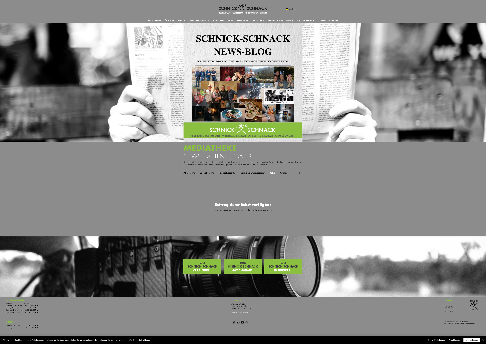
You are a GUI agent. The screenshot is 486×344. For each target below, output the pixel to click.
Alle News (189, 173)
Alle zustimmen (472, 340)
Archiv (283, 173)
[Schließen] (482, 340)
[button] (258, 20)
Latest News (207, 173)
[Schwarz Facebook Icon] (234, 322)
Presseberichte (227, 173)
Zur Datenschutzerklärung (139, 340)
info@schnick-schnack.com (240, 312)
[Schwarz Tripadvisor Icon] (247, 322)
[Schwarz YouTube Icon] (242, 322)
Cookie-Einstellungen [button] (436, 340)
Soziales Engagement (253, 173)
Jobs (272, 173)
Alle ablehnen (454, 340)
